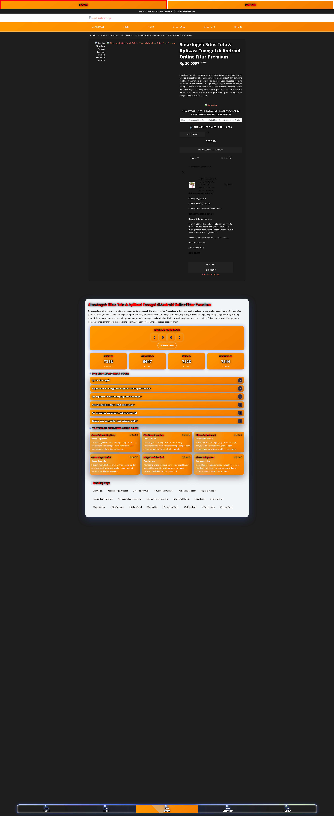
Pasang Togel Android (102, 499)
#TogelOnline (99, 507)
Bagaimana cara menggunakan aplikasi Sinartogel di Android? (121, 388)
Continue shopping (210, 274)
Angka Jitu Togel (208, 490)
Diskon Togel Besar (187, 490)
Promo (47, 811)
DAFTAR (250, 5)
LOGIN (83, 5)
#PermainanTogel (170, 507)
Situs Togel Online (141, 490)
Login (106, 811)
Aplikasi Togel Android (118, 490)
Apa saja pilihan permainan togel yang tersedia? (114, 413)
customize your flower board (210, 150)
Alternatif (228, 811)
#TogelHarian (208, 507)
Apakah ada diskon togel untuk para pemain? (113, 404)
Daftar (167, 811)
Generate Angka (167, 345)
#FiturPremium (117, 507)
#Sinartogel (200, 499)
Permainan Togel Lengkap (129, 499)
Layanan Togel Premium (157, 499)
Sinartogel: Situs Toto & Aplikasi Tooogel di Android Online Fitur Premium (167, 11)
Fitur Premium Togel (164, 490)
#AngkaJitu (152, 507)
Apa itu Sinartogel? (101, 380)
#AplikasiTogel (190, 507)
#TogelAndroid (216, 499)
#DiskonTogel (135, 507)
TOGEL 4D (92, 35)
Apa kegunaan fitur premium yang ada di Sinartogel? (117, 396)
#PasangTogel (226, 507)
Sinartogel (98, 490)
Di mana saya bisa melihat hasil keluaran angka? (115, 421)
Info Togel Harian (181, 499)
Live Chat (287, 811)
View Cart (211, 264)
